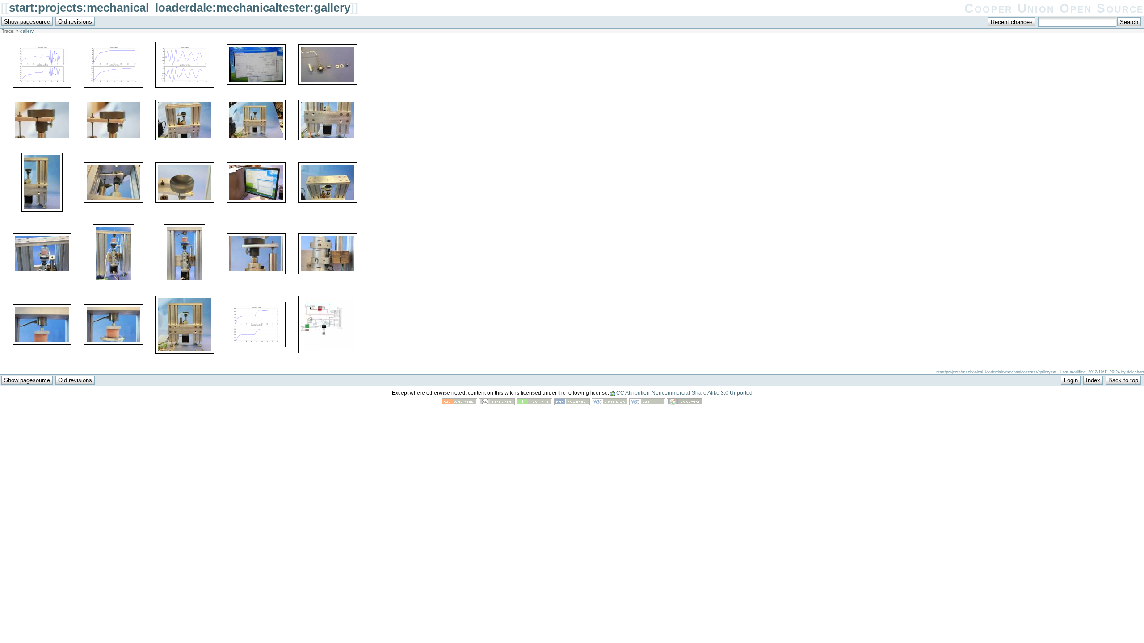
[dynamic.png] (184, 85)
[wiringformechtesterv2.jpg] (327, 351)
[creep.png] (113, 85)
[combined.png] (42, 85)
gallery (27, 31)
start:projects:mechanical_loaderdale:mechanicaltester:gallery (179, 7)
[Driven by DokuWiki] (684, 403)
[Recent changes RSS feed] (459, 403)
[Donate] (534, 403)
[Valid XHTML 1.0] (609, 403)
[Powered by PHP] (572, 403)
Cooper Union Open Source (1054, 8)
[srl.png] (256, 345)
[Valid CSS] (647, 403)
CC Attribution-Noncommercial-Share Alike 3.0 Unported (684, 393)
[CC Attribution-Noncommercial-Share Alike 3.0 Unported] (497, 403)
